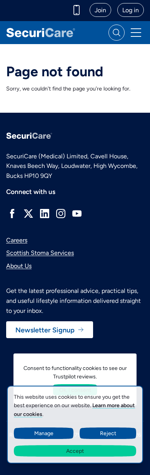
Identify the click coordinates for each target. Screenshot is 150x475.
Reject (108, 433)
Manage (43, 433)
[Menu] (136, 32)
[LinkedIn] (44, 213)
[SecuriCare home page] (40, 32)
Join (100, 10)
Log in (130, 10)
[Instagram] (61, 213)
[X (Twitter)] (28, 213)
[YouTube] (77, 213)
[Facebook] (12, 213)
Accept (75, 451)
